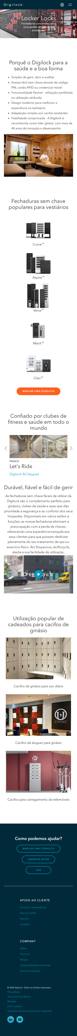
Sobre (23, 948)
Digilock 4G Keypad (24, 474)
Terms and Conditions (19, 996)
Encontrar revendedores (33, 907)
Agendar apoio (38, 859)
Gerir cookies (14, 1006)
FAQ (38, 870)
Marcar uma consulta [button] (38, 391)
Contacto (25, 924)
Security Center (28, 913)
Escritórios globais (30, 970)
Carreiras (25, 954)
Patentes (11, 1001)
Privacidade (13, 992)
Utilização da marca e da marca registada (29, 1010)
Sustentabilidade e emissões (35, 965)
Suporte (24, 918)
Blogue (24, 959)
